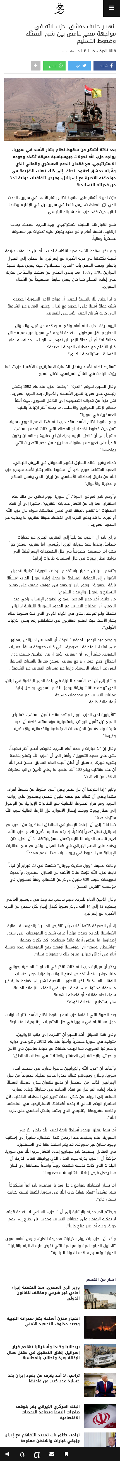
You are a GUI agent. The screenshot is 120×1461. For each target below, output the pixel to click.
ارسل (53, 66)
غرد (78, 66)
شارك (104, 66)
